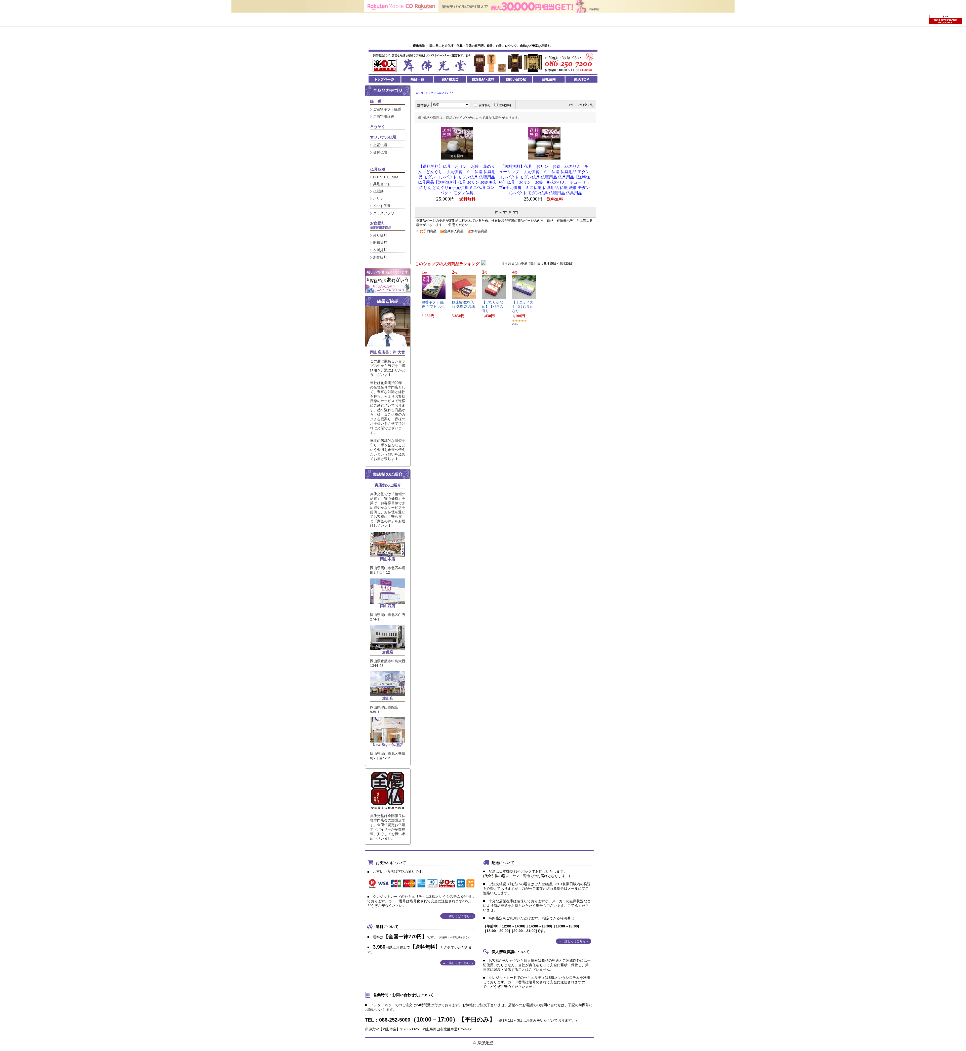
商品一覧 (417, 79)
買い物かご (450, 79)
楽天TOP (581, 79)
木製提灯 (380, 250)
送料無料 (505, 105)
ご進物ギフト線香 (387, 109)
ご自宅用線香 (383, 116)
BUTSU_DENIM (385, 177)
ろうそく (377, 126)
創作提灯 (380, 257)
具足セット (382, 184)
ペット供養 (382, 206)
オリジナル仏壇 (383, 137)
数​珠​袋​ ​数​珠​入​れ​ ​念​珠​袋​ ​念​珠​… (463, 306)
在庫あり (485, 105)
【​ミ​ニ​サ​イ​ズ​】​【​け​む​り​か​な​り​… (522, 306)
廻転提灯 (380, 243)
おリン (378, 199)
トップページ (385, 79)
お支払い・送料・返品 (483, 79)
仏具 (438, 93)
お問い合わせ (515, 79)
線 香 (375, 101)
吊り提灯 (380, 235)
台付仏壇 (380, 152)
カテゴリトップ (424, 93)
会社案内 (548, 79)
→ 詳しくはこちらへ (458, 916)
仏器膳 (378, 191)
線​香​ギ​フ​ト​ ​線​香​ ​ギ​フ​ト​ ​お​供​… (433, 306)
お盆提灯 (380, 225)
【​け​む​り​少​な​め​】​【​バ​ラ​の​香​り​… (492, 306)
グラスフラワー (385, 213)
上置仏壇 (380, 145)
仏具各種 (377, 169)
